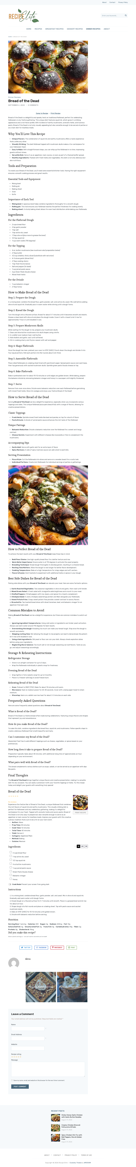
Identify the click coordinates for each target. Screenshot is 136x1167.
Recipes (38, 29)
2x (82, 846)
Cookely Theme (76, 1163)
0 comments (33, 105)
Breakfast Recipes (54, 29)
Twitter (27, 947)
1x (78, 846)
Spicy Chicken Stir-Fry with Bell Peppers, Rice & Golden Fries (72, 1137)
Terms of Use (86, 1155)
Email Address (16, 1034)
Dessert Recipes (75, 29)
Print (73, 947)
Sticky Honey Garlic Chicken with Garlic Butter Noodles (72, 1116)
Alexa (28, 958)
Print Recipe (55, 113)
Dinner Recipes (93, 29)
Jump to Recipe (42, 113)
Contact (112, 2)
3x (86, 846)
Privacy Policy (123, 2)
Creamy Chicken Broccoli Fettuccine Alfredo (71, 1126)
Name (13, 1025)
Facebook (42, 947)
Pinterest (58, 947)
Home (28, 29)
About (104, 2)
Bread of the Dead (23, 101)
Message (14, 1060)
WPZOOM (87, 1163)
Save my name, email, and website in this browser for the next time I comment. (39, 1080)
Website (14, 1044)
